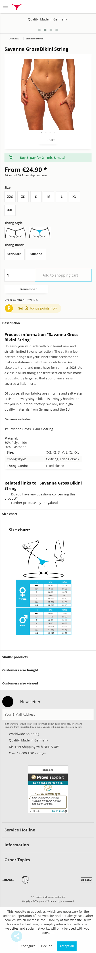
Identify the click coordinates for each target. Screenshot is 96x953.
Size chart (9, 514)
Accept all (66, 946)
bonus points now (43, 308)
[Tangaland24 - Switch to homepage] (16, 7)
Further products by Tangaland (34, 503)
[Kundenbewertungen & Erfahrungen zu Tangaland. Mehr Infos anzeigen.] (48, 789)
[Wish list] (66, 6)
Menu (6, 6)
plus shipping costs (35, 175)
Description (11, 323)
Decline (46, 946)
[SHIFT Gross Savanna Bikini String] (83, 28)
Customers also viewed (20, 683)
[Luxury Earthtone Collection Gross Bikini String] (90, 28)
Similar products (15, 657)
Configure (28, 946)
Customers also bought (20, 670)
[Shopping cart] (88, 6)
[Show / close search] (54, 6)
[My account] (77, 6)
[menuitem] (6, 6)
